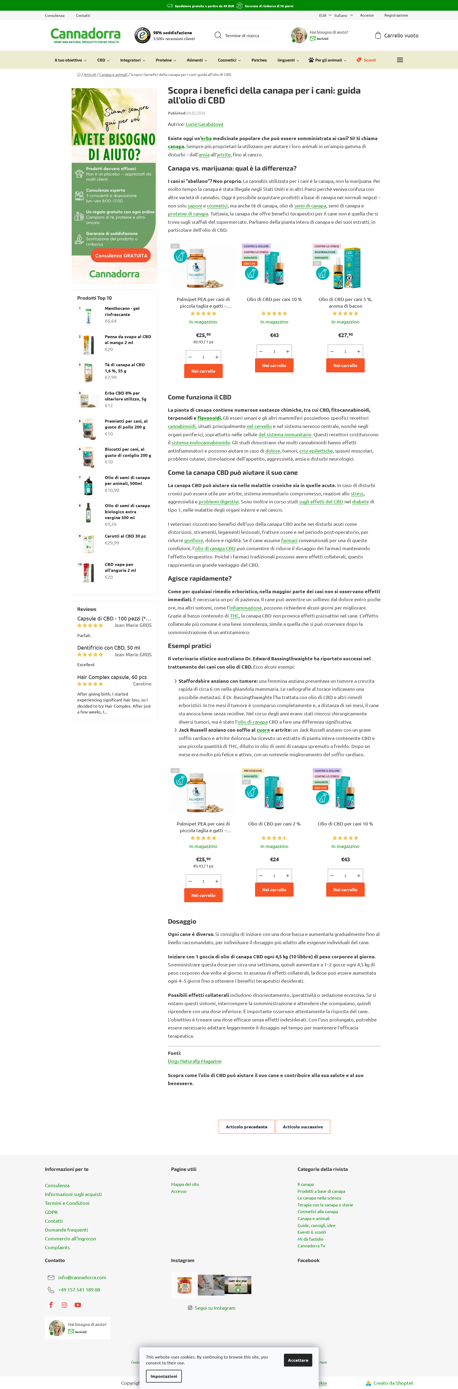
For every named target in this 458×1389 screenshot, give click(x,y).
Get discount (269, 722)
